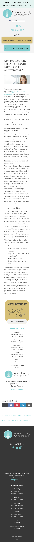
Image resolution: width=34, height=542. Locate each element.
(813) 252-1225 (17, 30)
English (14, 20)
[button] (17, 4)
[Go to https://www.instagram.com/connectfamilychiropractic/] (20, 26)
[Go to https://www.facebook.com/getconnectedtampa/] (14, 26)
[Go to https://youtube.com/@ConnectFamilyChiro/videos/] (17, 26)
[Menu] (17, 540)
